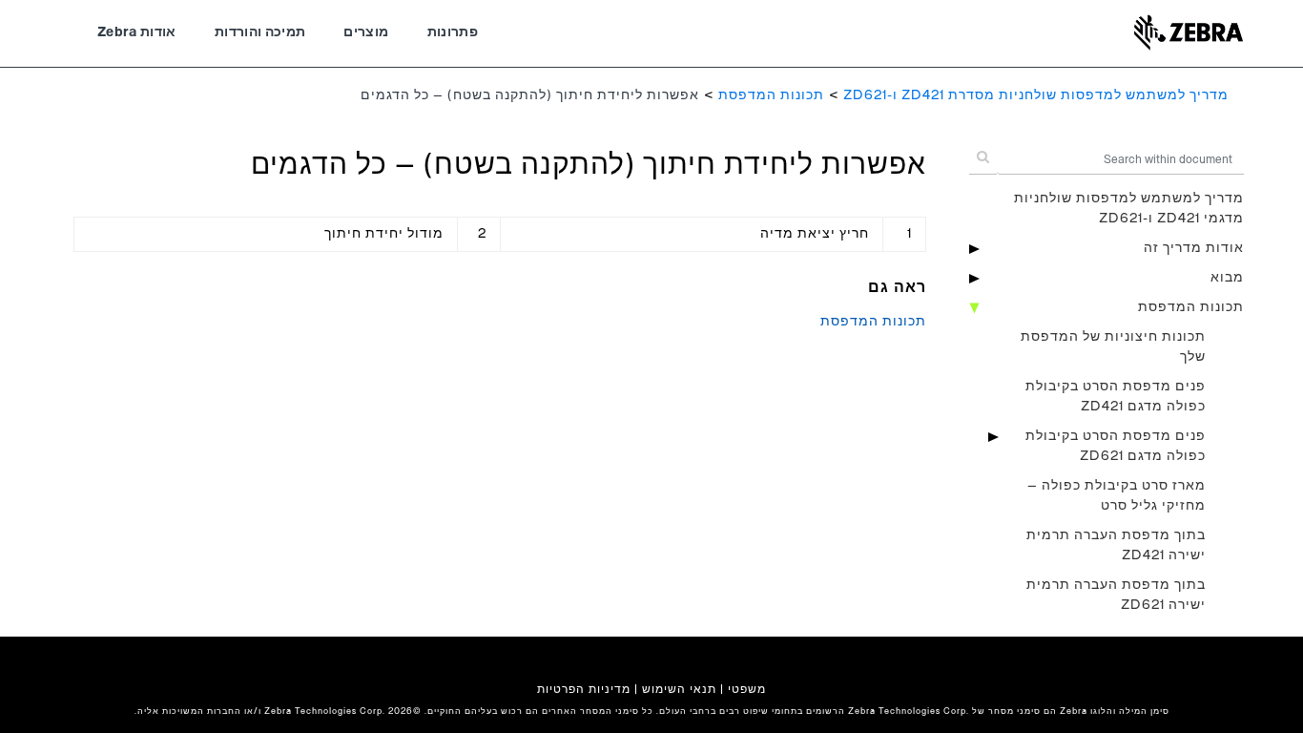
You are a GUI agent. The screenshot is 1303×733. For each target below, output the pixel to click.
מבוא (1227, 277)
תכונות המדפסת (771, 95)
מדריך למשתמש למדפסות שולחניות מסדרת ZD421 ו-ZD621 (1036, 95)
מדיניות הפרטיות (584, 689)
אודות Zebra (136, 32)
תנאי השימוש (679, 689)
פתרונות (452, 32)
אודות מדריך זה (1194, 248)
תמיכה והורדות (260, 32)
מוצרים (365, 32)
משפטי (747, 689)
